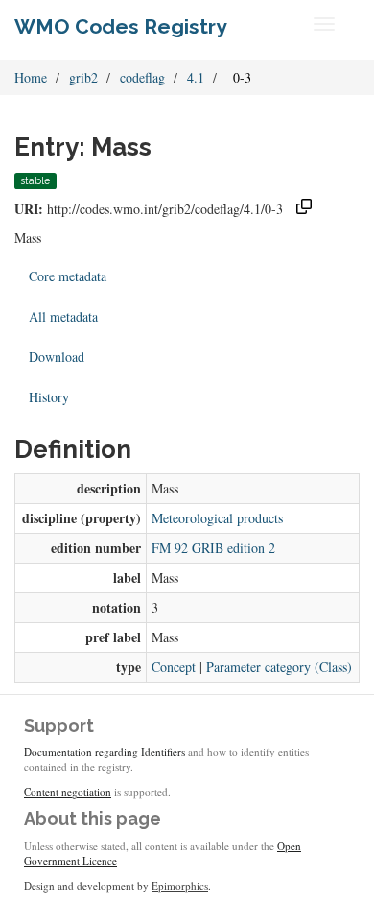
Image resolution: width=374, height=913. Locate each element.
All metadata (63, 316)
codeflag (142, 77)
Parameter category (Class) (279, 667)
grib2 (83, 77)
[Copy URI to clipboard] (304, 209)
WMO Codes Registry (120, 26)
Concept (174, 667)
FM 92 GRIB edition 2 (213, 548)
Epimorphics (180, 885)
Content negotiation (67, 791)
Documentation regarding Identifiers (104, 751)
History (49, 397)
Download (56, 357)
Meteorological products (217, 518)
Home (30, 77)
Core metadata (67, 276)
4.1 (195, 77)
